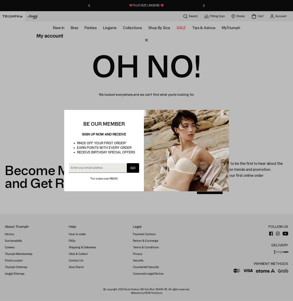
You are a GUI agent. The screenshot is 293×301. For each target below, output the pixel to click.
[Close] (225, 114)
